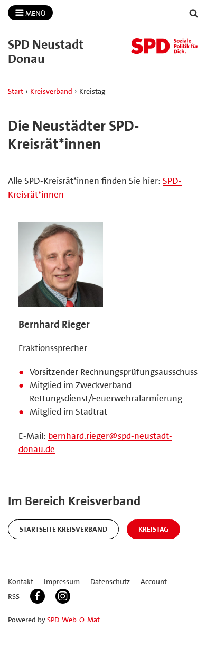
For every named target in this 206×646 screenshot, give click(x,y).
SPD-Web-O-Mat (73, 619)
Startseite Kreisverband (63, 529)
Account (154, 581)
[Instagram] (62, 596)
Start (15, 91)
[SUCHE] (194, 13)
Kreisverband (51, 91)
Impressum (62, 581)
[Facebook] (37, 596)
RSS (14, 596)
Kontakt (20, 581)
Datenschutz (110, 581)
